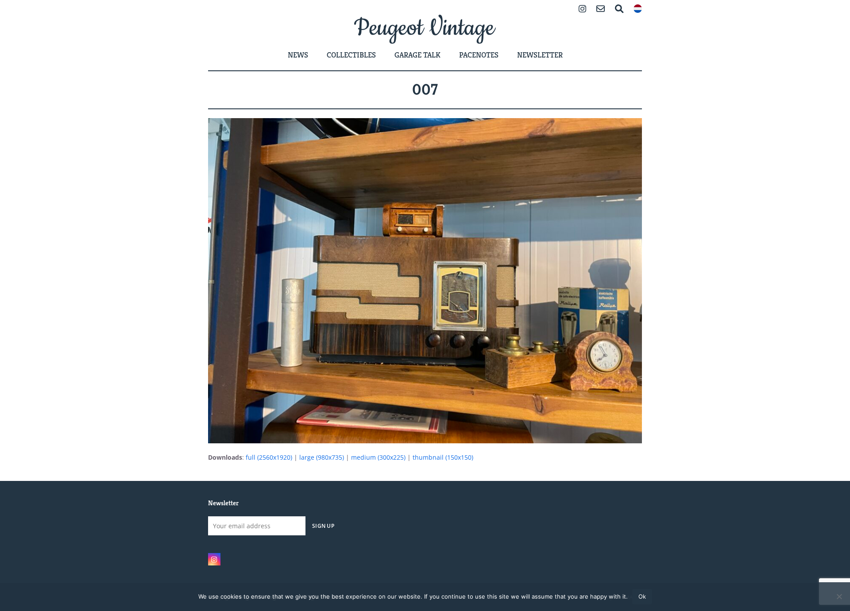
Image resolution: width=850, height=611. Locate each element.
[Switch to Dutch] (638, 9)
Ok (642, 596)
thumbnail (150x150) (443, 457)
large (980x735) (321, 457)
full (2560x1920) (269, 457)
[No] (839, 596)
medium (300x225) (378, 457)
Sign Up (323, 525)
